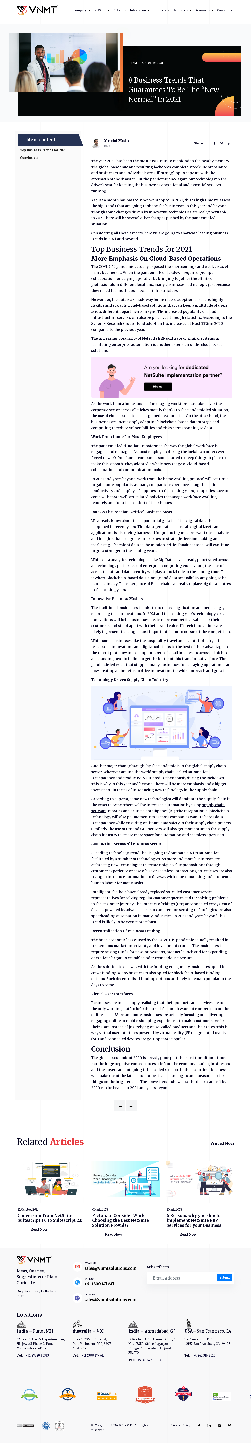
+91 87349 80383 (37, 1355)
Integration (138, 10)
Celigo (118, 10)
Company (80, 10)
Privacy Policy (180, 1425)
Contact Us (224, 10)
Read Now (39, 1229)
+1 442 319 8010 (204, 1355)
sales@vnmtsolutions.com (110, 1268)
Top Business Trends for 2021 (43, 150)
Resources (202, 10)
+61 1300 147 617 (99, 1284)
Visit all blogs (222, 1143)
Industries (181, 10)
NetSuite (100, 10)
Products (160, 10)
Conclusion (29, 158)
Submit (225, 1277)
